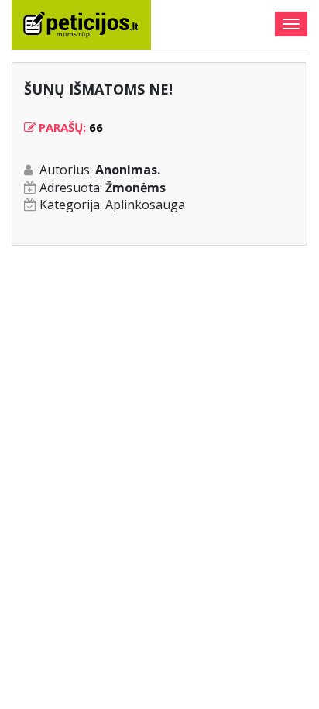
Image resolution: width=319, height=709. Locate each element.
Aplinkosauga (145, 204)
